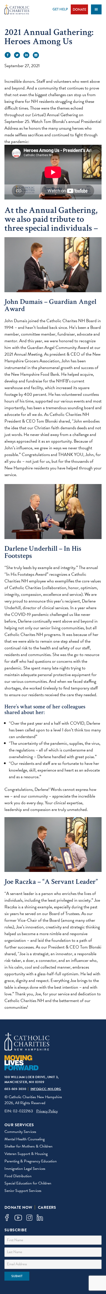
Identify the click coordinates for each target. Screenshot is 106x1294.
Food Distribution (18, 1176)
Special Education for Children (27, 1183)
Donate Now (18, 1207)
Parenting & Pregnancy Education (30, 1161)
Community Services (20, 1132)
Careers (47, 1207)
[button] (7, 55)
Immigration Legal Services (24, 1169)
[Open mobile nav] (96, 9)
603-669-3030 (15, 1089)
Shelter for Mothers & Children (28, 1146)
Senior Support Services (22, 1191)
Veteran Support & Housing (26, 1154)
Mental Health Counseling (24, 1139)
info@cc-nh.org (46, 1089)
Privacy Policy (47, 1111)
